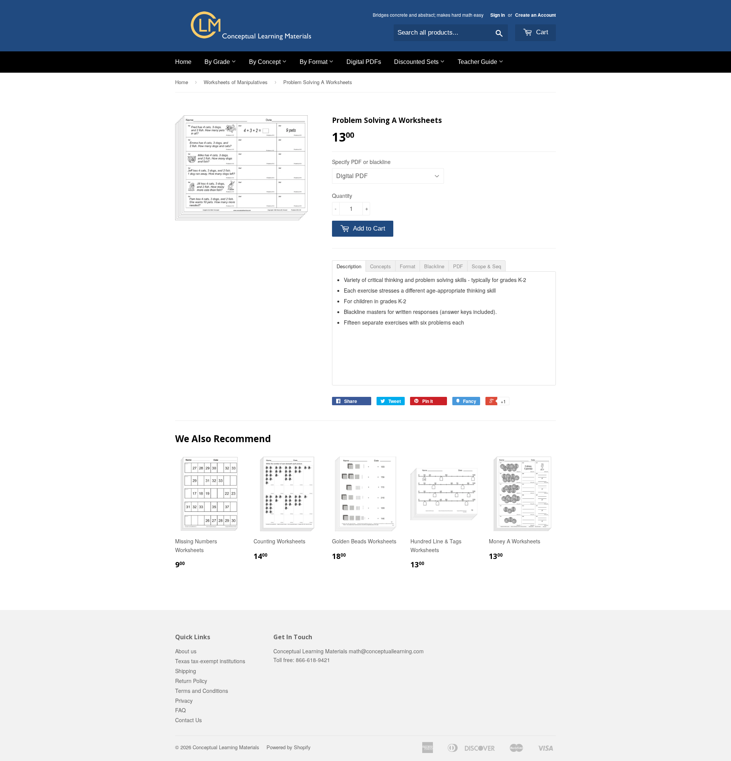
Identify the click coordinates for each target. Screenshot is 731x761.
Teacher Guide (478, 62)
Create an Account (535, 15)
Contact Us (188, 720)
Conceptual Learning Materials (226, 747)
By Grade (217, 62)
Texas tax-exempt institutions (210, 661)
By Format (314, 62)
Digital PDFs (363, 62)
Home (183, 62)
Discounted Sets (417, 62)
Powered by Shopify (289, 747)
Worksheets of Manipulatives (236, 82)
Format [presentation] (407, 266)
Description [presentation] (349, 266)
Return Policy (191, 681)
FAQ (180, 710)
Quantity (342, 195)
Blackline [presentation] (434, 266)
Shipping (185, 671)
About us (185, 651)
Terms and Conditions (201, 690)
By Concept (265, 62)
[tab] (349, 265)
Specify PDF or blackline (361, 162)
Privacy (184, 700)
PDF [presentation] (458, 266)
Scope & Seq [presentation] (486, 266)
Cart (541, 32)
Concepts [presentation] (380, 266)
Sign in (497, 15)
